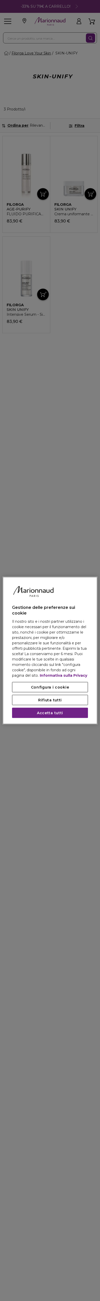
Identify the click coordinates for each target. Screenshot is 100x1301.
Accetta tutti (50, 712)
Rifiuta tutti (50, 700)
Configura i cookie (50, 687)
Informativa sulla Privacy (63, 675)
